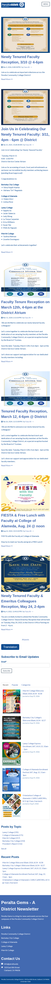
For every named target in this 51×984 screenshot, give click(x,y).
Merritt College (11, 838)
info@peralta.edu (11, 964)
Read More (6, 79)
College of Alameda (12, 835)
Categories (25, 685)
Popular (15, 685)
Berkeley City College (13, 841)
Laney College (10, 832)
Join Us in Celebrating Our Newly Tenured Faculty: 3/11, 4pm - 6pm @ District (25, 134)
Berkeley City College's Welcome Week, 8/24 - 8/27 (23, 865)
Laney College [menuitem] (7, 946)
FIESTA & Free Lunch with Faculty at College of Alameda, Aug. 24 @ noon (23, 520)
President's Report (12, 844)
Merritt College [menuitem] (7, 950)
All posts (25, 639)
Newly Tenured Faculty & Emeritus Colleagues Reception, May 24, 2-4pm (23, 601)
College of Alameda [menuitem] (9, 942)
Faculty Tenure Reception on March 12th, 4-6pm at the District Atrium (25, 307)
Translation (10, 647)
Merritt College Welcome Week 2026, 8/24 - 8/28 (22, 862)
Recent (5, 685)
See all (3, 848)
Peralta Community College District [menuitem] (15, 934)
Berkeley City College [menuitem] (10, 938)
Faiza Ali (27, 67)
